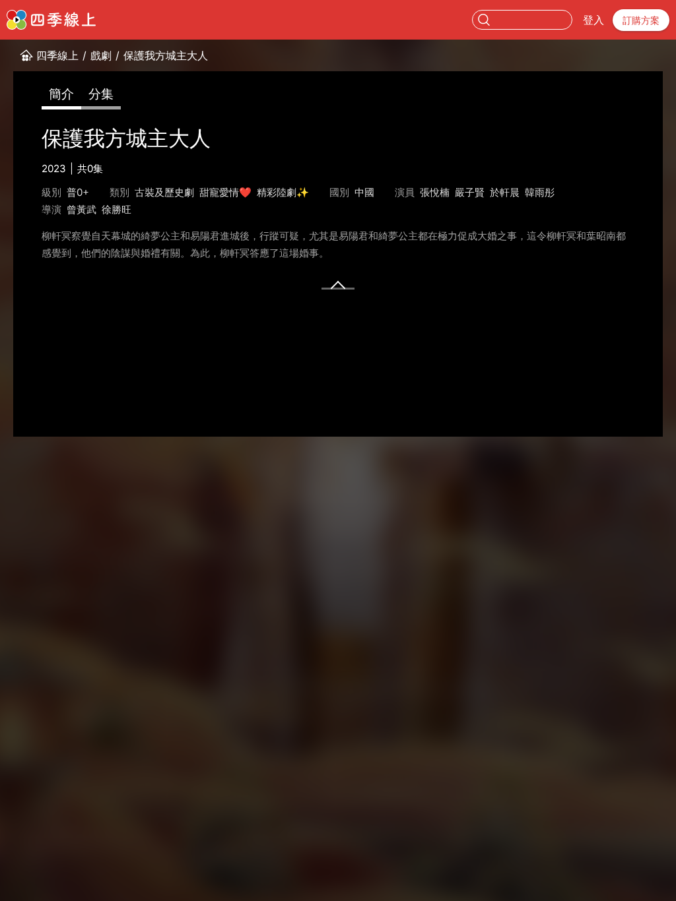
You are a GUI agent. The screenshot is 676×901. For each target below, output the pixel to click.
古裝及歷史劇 (164, 192)
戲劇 (101, 55)
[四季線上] (51, 19)
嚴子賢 (470, 192)
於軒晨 (505, 192)
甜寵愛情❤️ (225, 192)
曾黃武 (81, 209)
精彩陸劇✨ (283, 192)
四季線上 (57, 55)
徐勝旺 (116, 209)
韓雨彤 (540, 192)
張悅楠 (435, 192)
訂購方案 (641, 20)
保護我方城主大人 (165, 55)
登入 (593, 19)
